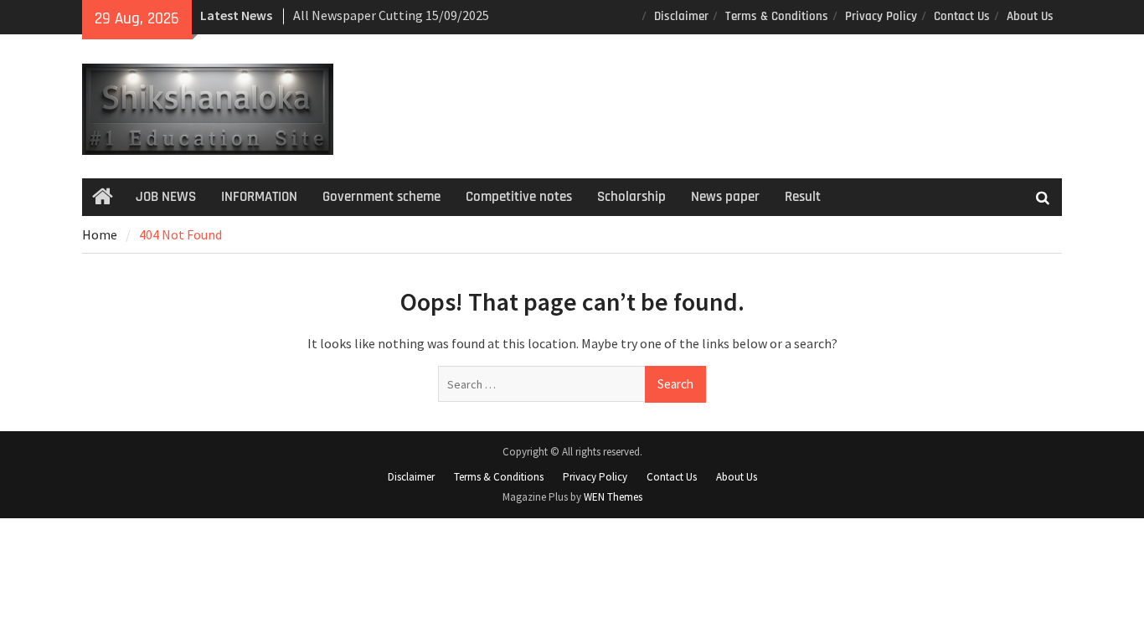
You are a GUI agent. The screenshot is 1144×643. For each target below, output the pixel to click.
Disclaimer (681, 16)
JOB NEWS (166, 197)
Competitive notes (519, 197)
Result (803, 197)
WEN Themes (613, 497)
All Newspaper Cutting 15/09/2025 (391, 15)
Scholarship (631, 197)
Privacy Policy (881, 16)
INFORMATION (259, 197)
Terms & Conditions (776, 16)
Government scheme (381, 197)
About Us (1030, 16)
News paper (725, 197)
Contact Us (962, 16)
